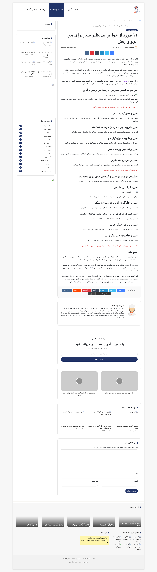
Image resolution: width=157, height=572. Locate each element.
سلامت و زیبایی (57, 9)
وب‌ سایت (95, 481)
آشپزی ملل (47, 143)
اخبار (49, 167)
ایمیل (135, 481)
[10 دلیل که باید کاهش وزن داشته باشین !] (126, 417)
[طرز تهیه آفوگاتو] (126, 546)
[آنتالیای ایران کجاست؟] (27, 46)
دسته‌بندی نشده (46, 160)
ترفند (49, 139)
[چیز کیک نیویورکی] (116, 546)
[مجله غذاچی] (137, 10)
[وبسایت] (122, 321)
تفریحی (44, 9)
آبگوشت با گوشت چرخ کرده (80, 525)
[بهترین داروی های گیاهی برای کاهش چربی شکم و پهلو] (99, 417)
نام (136, 473)
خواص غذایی (47, 129)
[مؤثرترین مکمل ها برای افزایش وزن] (72, 417)
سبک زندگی (32, 9)
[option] (130, 519)
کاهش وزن (47, 146)
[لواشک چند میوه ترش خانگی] (27, 65)
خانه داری (48, 157)
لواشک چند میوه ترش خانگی (54, 525)
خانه (76, 9)
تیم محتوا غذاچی (129, 47)
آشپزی (69, 9)
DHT (91, 268)
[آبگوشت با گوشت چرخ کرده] (44, 65)
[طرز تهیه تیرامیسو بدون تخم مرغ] (44, 46)
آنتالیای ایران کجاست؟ (28, 52)
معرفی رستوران (46, 171)
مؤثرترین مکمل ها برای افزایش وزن (72, 426)
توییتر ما (104, 532)
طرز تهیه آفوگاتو (32, 525)
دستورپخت (47, 136)
